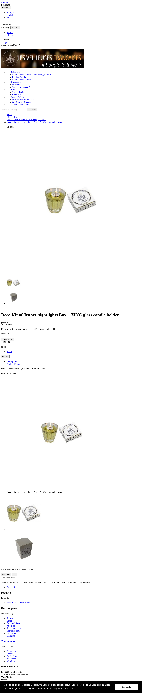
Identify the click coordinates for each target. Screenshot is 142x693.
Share (9, 351)
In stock (4, 373)
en (8, 17)
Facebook (11, 587)
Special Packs (18, 92)
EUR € (10, 32)
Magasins (11, 636)
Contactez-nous (13, 631)
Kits (11, 89)
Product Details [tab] (13, 364)
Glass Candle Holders (21, 79)
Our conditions (13, 623)
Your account (8, 641)
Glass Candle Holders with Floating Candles (31, 74)
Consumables (15, 82)
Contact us (5, 2)
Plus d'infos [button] (69, 688)
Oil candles (14, 72)
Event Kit (16, 94)
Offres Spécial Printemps (23, 99)
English (10, 15)
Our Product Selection (22, 102)
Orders (10, 654)
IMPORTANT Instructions (18, 602)
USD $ (10, 35)
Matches (16, 84)
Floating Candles (19, 77)
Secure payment (14, 628)
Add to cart (7, 339)
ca (8, 20)
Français (10, 12)
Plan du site (12, 633)
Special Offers (15, 97)
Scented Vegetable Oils (22, 87)
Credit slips (12, 656)
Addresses (11, 659)
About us (11, 626)
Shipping (11, 618)
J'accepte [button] (126, 687)
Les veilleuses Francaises (18, 104)
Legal (9, 621)
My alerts (11, 661)
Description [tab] (12, 361)
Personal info (12, 651)
